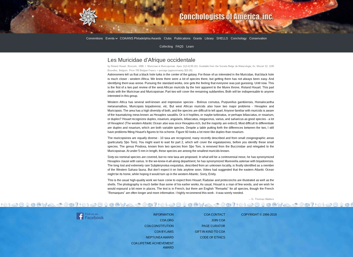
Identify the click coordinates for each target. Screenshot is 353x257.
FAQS (179, 46)
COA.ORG (167, 220)
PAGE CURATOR (213, 226)
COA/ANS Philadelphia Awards (140, 38)
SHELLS (222, 38)
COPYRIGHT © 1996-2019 (259, 214)
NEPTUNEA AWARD (160, 237)
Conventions (94, 38)
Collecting (166, 46)
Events (110, 38)
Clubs (168, 38)
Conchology (239, 38)
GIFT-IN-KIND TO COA (210, 231)
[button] (116, 38)
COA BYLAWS (164, 231)
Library (209, 38)
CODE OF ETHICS (212, 237)
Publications (182, 38)
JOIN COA (218, 220)
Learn (190, 46)
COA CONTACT (214, 214)
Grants (197, 38)
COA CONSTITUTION (159, 226)
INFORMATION (163, 214)
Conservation (258, 38)
